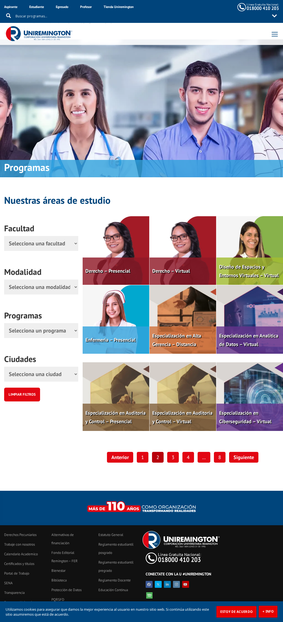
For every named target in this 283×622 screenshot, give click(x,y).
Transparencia (14, 592)
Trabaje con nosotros (19, 544)
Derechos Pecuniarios (20, 534)
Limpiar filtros (22, 394)
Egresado (62, 7)
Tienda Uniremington (119, 7)
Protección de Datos (66, 590)
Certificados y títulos (19, 563)
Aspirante (10, 7)
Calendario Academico (21, 554)
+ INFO (268, 611)
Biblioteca (59, 580)
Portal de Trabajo (16, 573)
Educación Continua (113, 590)
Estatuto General (110, 534)
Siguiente (244, 457)
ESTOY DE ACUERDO (236, 612)
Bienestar (58, 570)
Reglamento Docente (114, 580)
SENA (8, 583)
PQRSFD (57, 599)
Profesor (86, 7)
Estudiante (36, 7)
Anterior (120, 457)
